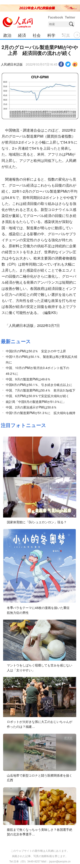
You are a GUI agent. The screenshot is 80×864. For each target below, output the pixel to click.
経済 (22, 35)
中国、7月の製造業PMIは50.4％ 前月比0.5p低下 (40, 390)
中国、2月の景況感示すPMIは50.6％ (31, 407)
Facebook (55, 17)
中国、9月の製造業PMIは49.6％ (28, 379)
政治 (7, 35)
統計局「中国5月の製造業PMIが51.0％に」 (36, 401)
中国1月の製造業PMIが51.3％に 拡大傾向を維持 (40, 412)
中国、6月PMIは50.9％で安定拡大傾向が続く (37, 396)
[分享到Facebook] (61, 64)
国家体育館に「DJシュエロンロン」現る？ (37, 522)
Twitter (70, 17)
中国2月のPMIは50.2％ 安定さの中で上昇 (36, 351)
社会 (37, 35)
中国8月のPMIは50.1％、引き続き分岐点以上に (39, 384)
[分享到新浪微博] (75, 64)
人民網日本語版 (12, 64)
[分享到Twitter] (68, 64)
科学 (51, 35)
